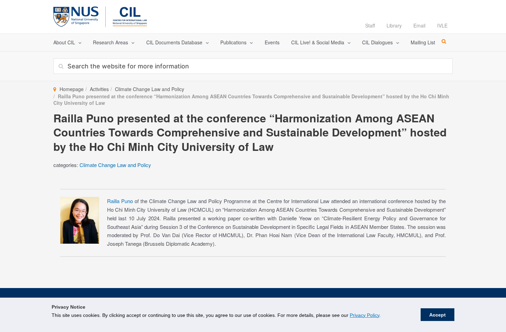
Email (419, 25)
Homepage (72, 89)
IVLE (442, 25)
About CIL (64, 42)
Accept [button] (437, 315)
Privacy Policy (364, 315)
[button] (78, 42)
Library (394, 25)
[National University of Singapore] (75, 15)
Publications (233, 42)
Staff (370, 25)
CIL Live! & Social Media (317, 42)
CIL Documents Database (174, 42)
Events (272, 42)
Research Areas (110, 42)
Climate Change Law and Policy (149, 89)
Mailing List (423, 42)
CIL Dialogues (377, 42)
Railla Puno (120, 200)
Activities (99, 89)
